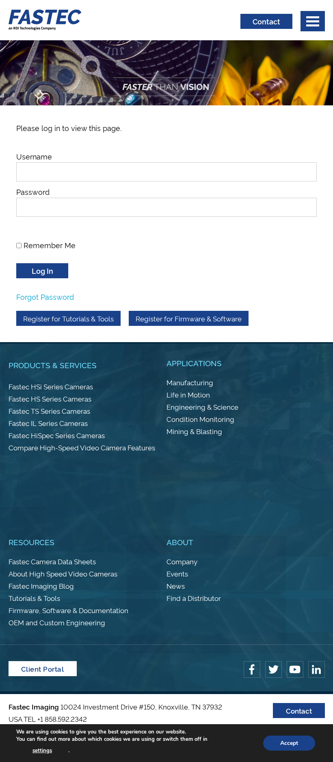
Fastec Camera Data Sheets (52, 561)
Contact (266, 21)
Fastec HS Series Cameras (50, 398)
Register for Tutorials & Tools (68, 318)
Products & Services (53, 364)
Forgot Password (45, 296)
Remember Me (49, 245)
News (175, 585)
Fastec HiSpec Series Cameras (57, 435)
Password (33, 191)
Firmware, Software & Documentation (68, 610)
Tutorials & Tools (34, 598)
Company (181, 561)
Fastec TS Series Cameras (49, 410)
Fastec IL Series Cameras (48, 423)
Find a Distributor (193, 598)
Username (34, 156)
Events (177, 573)
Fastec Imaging (45, 20)
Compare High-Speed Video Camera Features (82, 447)
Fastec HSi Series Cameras (51, 386)
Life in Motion (188, 394)
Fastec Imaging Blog (41, 585)
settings (42, 750)
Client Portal (42, 668)
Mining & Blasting (194, 431)
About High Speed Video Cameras (63, 573)
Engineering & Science (202, 406)
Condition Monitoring (200, 419)
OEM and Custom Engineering (57, 622)
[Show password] (42, 224)
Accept (289, 743)
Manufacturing (189, 382)
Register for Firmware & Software (189, 318)
